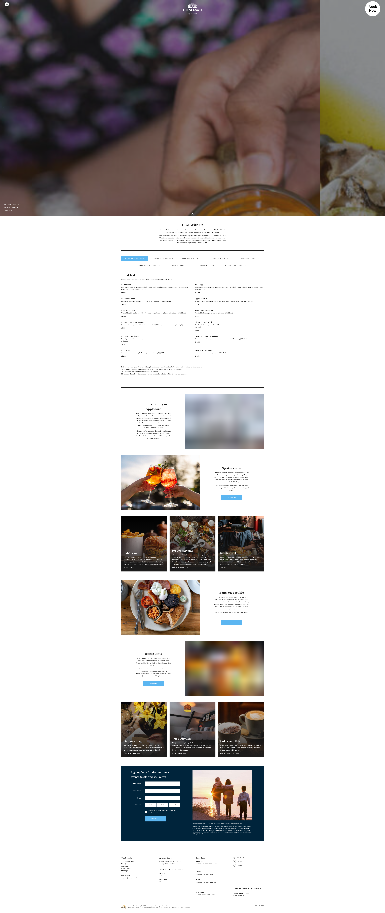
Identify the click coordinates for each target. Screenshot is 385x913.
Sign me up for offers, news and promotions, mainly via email (162, 812)
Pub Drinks (153, 683)
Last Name (137, 791)
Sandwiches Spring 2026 (192, 258)
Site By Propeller (259, 905)
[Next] (380, 108)
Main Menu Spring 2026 (163, 258)
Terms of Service (234, 823)
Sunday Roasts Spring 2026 (149, 266)
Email (139, 798)
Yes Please (155, 819)
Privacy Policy (224, 823)
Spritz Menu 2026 (207, 266)
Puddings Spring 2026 (250, 258)
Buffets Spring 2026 (221, 258)
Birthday (138, 805)
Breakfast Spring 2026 (134, 258)
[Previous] (4, 108)
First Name (137, 784)
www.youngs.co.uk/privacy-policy (230, 832)
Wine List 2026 (178, 266)
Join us (232, 622)
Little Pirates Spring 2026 (235, 266)
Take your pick (231, 497)
